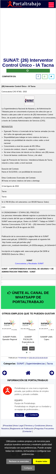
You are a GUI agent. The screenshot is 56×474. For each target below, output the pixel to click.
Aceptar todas (41, 461)
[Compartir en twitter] (51, 76)
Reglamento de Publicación (22, 428)
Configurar (28, 468)
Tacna (50, 363)
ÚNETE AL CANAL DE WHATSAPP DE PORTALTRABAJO (30, 297)
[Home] (28, 374)
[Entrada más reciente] (4, 374)
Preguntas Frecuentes (44, 428)
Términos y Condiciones (34, 425)
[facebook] (38, 76)
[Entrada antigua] (51, 374)
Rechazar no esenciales (19, 461)
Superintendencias (35, 363)
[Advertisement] (28, 33)
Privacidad (7, 425)
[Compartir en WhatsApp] (44, 76)
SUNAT (20, 363)
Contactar (27, 431)
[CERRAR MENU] (51, 4)
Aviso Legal (18, 425)
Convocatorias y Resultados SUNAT (29, 264)
